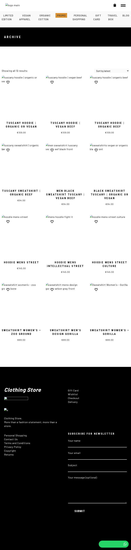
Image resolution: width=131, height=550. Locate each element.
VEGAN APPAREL (25, 17)
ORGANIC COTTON (44, 17)
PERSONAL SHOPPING (80, 17)
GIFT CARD (97, 17)
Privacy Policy (12, 446)
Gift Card (73, 390)
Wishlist (73, 394)
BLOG (126, 15)
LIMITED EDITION (7, 17)
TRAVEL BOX (113, 17)
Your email (74, 452)
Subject (72, 465)
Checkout (73, 398)
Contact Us (11, 439)
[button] (8, 82)
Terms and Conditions (17, 442)
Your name (74, 440)
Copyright (10, 450)
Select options (21, 134)
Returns (9, 454)
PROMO (61, 15)
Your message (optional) (82, 477)
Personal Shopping (15, 435)
